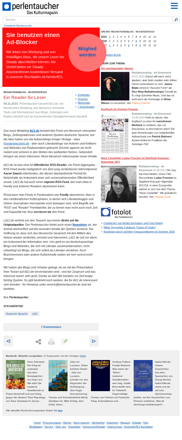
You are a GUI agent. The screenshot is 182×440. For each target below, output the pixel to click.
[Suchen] (176, 19)
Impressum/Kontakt (94, 426)
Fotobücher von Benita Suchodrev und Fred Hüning (133, 223)
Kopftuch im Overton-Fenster (119, 109)
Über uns (60, 426)
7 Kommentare (86, 106)
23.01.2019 (138, 76)
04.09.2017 (159, 170)
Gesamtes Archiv (111, 54)
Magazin (125, 422)
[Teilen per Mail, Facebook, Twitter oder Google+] (38, 342)
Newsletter (74, 426)
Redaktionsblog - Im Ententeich (25, 92)
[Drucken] (51, 342)
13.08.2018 (138, 117)
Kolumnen (112, 422)
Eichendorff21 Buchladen (138, 426)
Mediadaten (35, 426)
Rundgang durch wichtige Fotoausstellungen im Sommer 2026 (139, 231)
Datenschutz (115, 426)
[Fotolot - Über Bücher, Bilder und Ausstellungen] (116, 216)
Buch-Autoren (82, 422)
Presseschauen (52, 422)
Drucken (83, 99)
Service (49, 426)
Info (83, 356)
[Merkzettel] (63, 342)
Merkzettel (84, 102)
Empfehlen (84, 95)
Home (37, 422)
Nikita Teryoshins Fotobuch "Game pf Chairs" (130, 227)
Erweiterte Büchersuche (18, 25)
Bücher (67, 422)
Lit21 (35, 313)
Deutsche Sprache (16, 313)
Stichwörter (98, 422)
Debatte (136, 422)
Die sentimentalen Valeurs (117, 68)
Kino (145, 422)
